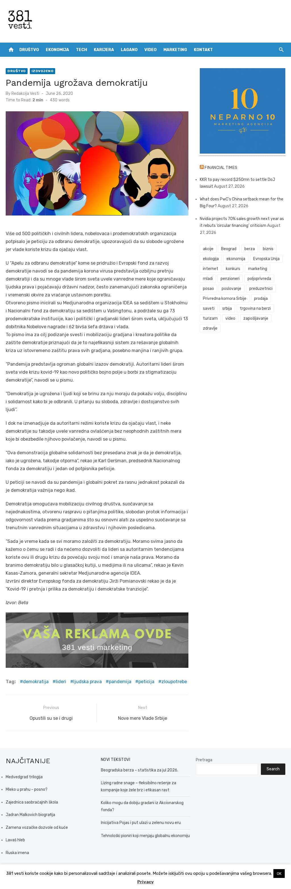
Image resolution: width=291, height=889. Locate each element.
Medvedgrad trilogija (24, 777)
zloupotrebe (174, 681)
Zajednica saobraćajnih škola (32, 802)
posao (208, 288)
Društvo (29, 49)
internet (210, 268)
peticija (146, 681)
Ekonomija (57, 49)
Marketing (175, 49)
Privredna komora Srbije (224, 298)
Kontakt (203, 49)
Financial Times (221, 167)
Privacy (145, 881)
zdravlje (210, 328)
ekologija (211, 258)
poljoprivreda (259, 278)
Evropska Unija (266, 258)
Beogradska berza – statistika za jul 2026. (139, 770)
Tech (81, 49)
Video (150, 49)
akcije (208, 248)
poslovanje (231, 288)
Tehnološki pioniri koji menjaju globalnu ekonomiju (145, 835)
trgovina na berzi (255, 308)
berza (249, 248)
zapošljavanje (255, 318)
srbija (227, 308)
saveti (209, 308)
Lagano (129, 49)
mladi (208, 278)
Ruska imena (17, 852)
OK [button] (279, 873)
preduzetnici (261, 288)
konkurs (233, 268)
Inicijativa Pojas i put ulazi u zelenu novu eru (141, 822)
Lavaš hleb (15, 840)
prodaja (261, 298)
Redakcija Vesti (25, 93)
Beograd (228, 248)
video (230, 318)
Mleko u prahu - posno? (26, 789)
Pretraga (204, 760)
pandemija (120, 681)
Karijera (104, 49)
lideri (61, 681)
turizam (210, 318)
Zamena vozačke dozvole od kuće (37, 827)
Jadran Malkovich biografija (30, 814)
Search (273, 769)
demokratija (36, 681)
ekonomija (235, 258)
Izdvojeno (43, 71)
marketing (257, 268)
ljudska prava (87, 681)
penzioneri (230, 278)
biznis (268, 248)
